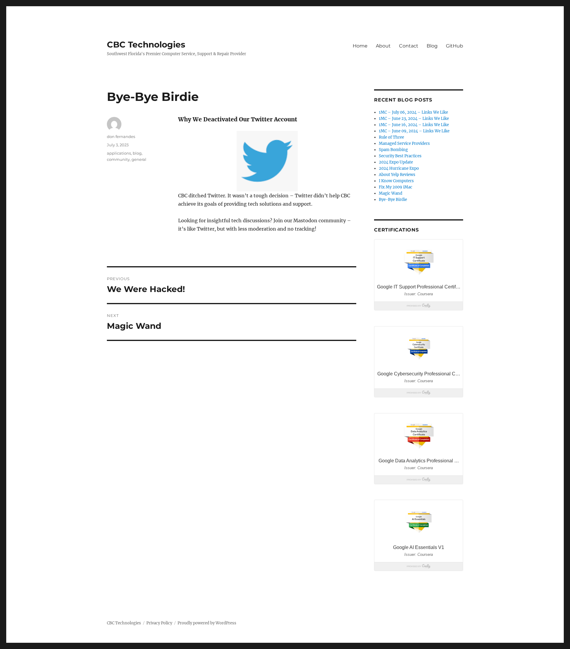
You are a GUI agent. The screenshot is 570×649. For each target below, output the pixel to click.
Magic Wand (390, 193)
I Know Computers (396, 180)
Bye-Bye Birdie (393, 199)
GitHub (454, 46)
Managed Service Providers (404, 143)
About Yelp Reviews (397, 174)
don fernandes (121, 136)
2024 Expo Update (396, 162)
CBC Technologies (146, 44)
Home (360, 46)
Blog (432, 46)
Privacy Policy (159, 623)
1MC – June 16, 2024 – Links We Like (414, 124)
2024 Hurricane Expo (399, 168)
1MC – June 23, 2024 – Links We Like (414, 118)
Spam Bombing (393, 149)
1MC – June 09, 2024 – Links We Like (414, 131)
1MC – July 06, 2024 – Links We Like (413, 112)
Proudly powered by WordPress (207, 623)
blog (137, 153)
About (383, 46)
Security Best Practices (400, 155)
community (118, 159)
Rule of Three (391, 137)
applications (119, 153)
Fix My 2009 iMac (395, 187)
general (139, 159)
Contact (408, 46)
